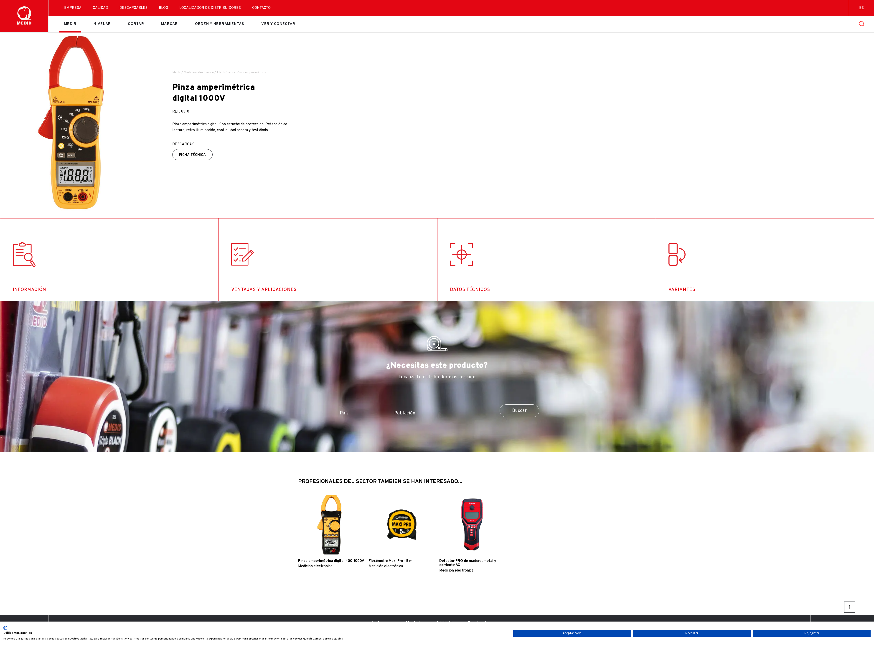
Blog (163, 8)
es (861, 8)
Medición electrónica (199, 72)
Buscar (519, 411)
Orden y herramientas (219, 24)
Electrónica (225, 72)
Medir (70, 24)
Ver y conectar (278, 24)
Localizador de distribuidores (210, 8)
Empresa (72, 8)
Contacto (261, 8)
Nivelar (102, 24)
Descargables (133, 8)
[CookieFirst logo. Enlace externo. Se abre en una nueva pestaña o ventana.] (5, 628)
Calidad (100, 8)
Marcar (169, 24)
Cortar (136, 24)
